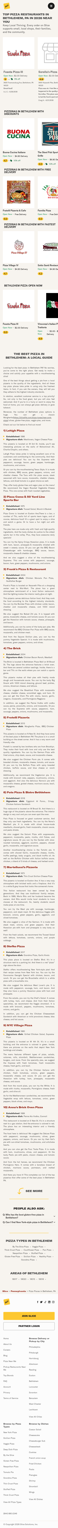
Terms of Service (10, 1398)
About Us (7, 1344)
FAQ (5, 1381)
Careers (6, 1350)
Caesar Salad (35, 1429)
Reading (32, 1369)
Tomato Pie (8, 1472)
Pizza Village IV (10, 265)
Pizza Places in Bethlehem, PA (42, 1291)
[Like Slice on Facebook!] (37, 1302)
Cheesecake (34, 1435)
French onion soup (37, 1458)
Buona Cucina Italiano (14, 152)
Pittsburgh (33, 1352)
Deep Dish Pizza (10, 1449)
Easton (32, 1375)
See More (34, 1191)
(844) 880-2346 (10, 1513)
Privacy (6, 1392)
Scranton (33, 1392)
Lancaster (33, 1387)
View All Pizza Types (12, 1502)
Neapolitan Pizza (10, 1466)
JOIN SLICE (29, 1316)
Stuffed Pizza (9, 1489)
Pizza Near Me (9, 1361)
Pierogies (33, 1475)
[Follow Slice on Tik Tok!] (45, 1302)
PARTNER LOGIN (29, 1326)
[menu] (51, 6)
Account (7, 1387)
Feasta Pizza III (10, 323)
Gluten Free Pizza (11, 1461)
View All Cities (35, 1416)
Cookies (32, 1452)
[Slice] (6, 6)
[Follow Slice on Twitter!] (41, 1302)
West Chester (35, 1404)
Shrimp (32, 1480)
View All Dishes (36, 1499)
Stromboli (33, 1486)
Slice (5, 1291)
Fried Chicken (35, 1463)
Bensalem (33, 1398)
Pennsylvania (18, 1291)
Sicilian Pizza (9, 1438)
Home (6, 1338)
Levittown (33, 1409)
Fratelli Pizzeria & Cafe (14, 210)
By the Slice (8, 1455)
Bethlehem (33, 1381)
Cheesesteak (34, 1446)
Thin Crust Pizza (10, 1483)
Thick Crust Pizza (11, 1495)
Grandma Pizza (10, 1478)
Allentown (33, 1364)
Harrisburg (33, 1358)
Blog (5, 1355)
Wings (31, 1492)
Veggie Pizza (8, 1443)
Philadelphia (34, 1347)
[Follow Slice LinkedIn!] (49, 1302)
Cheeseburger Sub (37, 1441)
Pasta (31, 1469)
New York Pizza (10, 1432)
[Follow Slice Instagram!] (53, 1302)
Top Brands (8, 1375)
